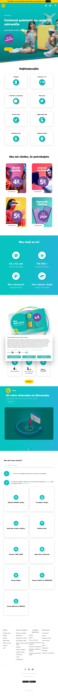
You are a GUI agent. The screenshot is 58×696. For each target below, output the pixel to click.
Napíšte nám (19, 635)
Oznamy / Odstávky (20, 649)
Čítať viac (10, 401)
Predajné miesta (7, 633)
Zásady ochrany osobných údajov (29, 673)
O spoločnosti (45, 633)
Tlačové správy (45, 640)
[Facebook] (25, 669)
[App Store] (32, 682)
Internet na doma (7, 643)
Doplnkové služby (20, 652)
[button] (26, 449)
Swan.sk (44, 635)
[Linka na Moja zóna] (50, 6)
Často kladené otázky (21, 640)
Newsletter (45, 650)
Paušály (5, 635)
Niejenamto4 (45, 648)
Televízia (5, 645)
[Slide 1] (25, 49)
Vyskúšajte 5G (19, 659)
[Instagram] (32, 669)
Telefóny (5, 638)
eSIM (4, 648)
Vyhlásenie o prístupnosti (35, 646)
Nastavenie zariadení (21, 633)
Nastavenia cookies (29, 676)
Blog (43, 643)
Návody (31, 637)
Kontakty (18, 647)
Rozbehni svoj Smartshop (48, 653)
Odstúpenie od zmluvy (21, 638)
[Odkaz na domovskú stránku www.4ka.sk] (3, 6)
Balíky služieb (6, 640)
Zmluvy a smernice (33, 640)
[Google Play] (25, 682)
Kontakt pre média (46, 638)
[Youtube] (29, 669)
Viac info (8, 49)
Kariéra (43, 645)
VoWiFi (17, 657)
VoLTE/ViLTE (19, 654)
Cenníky (31, 635)
